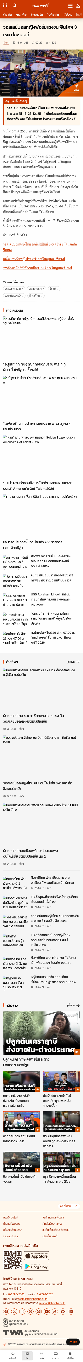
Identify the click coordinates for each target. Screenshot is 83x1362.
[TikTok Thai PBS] (55, 1311)
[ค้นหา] (14, 5)
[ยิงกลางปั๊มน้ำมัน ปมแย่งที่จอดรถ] (21, 1162)
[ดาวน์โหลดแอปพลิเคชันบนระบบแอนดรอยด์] (36, 1266)
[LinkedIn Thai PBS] (71, 1311)
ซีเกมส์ (53, 288)
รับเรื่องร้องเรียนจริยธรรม (55, 1230)
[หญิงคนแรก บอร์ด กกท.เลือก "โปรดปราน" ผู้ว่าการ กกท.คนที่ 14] (16, 983)
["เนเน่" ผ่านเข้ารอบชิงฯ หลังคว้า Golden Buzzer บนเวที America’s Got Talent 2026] (41, 457)
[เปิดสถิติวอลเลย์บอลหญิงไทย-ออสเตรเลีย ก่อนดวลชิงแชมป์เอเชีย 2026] (16, 941)
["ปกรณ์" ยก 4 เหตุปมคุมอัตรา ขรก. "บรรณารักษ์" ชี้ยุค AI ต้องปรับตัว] (16, 620)
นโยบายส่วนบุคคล (12, 1230)
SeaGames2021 (13, 288)
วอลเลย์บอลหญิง (13, 295)
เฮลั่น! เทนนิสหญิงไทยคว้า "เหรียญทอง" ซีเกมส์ (34, 259)
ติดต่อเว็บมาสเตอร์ (52, 1223)
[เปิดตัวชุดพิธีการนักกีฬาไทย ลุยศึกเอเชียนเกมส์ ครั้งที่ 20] (16, 903)
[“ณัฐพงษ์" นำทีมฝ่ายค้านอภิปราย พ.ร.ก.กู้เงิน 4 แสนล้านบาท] (41, 397)
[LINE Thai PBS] (39, 1311)
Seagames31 (35, 288)
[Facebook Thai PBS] (6, 1311)
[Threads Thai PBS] (30, 1311)
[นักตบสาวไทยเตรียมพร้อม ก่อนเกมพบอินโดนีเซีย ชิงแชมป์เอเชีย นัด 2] (41, 824)
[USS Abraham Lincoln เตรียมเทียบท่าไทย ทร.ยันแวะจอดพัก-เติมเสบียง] (16, 600)
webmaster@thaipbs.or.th (32, 1299)
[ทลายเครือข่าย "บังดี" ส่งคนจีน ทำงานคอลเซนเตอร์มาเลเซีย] (21, 1081)
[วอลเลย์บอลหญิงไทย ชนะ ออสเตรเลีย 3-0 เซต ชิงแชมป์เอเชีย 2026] (16, 922)
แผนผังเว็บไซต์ (10, 1217)
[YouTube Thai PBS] (47, 1311)
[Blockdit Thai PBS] (63, 1311)
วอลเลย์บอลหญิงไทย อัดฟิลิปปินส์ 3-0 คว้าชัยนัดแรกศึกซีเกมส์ (40, 246)
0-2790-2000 (16, 1294)
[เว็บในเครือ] (5, 5)
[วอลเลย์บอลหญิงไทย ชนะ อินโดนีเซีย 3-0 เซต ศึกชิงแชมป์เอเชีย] (41, 757)
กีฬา (6, 42)
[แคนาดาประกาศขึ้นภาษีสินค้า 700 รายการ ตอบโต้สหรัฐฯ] (41, 516)
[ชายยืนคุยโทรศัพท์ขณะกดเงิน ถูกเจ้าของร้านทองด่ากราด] (61, 1121)
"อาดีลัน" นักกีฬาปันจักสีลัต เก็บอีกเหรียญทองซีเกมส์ (37, 268)
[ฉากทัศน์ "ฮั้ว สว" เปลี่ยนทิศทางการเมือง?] (21, 1121)
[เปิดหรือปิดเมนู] (70, 5)
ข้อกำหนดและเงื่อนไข (53, 1217)
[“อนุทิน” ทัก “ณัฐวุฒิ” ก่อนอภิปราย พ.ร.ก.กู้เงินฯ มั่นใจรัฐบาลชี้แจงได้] (41, 338)
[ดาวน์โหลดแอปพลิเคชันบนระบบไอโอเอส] (36, 1255)
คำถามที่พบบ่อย (11, 1223)
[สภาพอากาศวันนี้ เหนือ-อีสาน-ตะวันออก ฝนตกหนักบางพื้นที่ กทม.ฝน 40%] (16, 562)
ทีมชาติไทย (34, 295)
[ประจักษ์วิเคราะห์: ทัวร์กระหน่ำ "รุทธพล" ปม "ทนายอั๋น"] (61, 1081)
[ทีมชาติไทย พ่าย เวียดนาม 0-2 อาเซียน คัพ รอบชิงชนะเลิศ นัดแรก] (16, 884)
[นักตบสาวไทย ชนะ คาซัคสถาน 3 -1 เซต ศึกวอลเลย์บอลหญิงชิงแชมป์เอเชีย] (41, 689)
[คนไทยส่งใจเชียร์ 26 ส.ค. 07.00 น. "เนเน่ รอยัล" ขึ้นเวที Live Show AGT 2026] (16, 639)
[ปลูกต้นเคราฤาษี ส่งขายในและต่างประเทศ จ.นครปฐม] (41, 1033)
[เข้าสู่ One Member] (78, 5)
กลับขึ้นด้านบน (66, 1206)
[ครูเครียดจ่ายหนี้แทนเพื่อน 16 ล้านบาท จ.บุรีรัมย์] (61, 1162)
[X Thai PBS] (14, 1311)
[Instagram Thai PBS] (22, 1311)
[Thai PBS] (41, 5)
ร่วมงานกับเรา (10, 1236)
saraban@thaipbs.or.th (52, 1303)
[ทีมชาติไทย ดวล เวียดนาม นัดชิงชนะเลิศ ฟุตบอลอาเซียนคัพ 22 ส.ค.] (16, 964)
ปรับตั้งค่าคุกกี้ (49, 1236)
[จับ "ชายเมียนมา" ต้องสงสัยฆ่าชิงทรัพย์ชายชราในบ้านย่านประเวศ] (16, 581)
